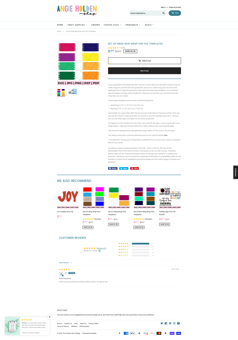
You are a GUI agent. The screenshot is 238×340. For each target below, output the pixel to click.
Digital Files (111, 25)
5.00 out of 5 (101, 248)
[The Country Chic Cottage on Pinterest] (170, 324)
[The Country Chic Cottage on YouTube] (178, 324)
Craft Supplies (76, 25)
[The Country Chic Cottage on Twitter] (162, 324)
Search (59, 323)
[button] (113, 48)
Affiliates (74, 326)
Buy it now (144, 71)
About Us (83, 323)
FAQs (76, 323)
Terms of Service (63, 326)
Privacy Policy (93, 323)
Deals (148, 25)
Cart (176, 13)
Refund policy (84, 326)
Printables (132, 25)
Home (60, 25)
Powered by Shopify (89, 333)
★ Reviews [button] (236, 172)
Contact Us (68, 323)
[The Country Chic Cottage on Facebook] (166, 324)
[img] (64, 269)
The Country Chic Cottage (71, 333)
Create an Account (175, 7)
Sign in (163, 7)
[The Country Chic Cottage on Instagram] (174, 324)
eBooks (95, 25)
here (165, 135)
